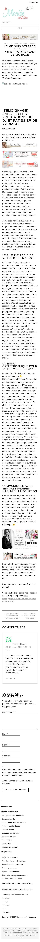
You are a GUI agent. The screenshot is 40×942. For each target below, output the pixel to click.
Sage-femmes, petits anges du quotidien (28, 616)
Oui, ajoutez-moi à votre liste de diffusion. (17, 782)
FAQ (13, 931)
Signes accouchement (10, 871)
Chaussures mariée (9, 847)
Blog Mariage (6, 806)
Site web (6, 756)
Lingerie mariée (8, 829)
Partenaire (32, 931)
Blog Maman (6, 852)
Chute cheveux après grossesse (15, 875)
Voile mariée (7, 840)
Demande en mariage (10, 833)
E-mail (5, 745)
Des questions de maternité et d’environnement (12, 616)
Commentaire (9, 712)
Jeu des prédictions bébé (12, 878)
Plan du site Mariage (9, 811)
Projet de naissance (10, 857)
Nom (5, 734)
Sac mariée (6, 844)
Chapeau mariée (8, 819)
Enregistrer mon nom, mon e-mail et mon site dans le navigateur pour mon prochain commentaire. (19, 772)
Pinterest (6, 905)
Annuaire (21, 931)
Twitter (5, 909)
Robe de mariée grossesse (12, 864)
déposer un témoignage (11, 826)
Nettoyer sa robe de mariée (13, 815)
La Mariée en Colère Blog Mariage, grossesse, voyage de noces (20, 13)
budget (5, 408)
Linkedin (5, 912)
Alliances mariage (9, 836)
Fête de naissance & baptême (14, 861)
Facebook (6, 898)
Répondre (10, 678)
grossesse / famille (21, 933)
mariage (7, 933)
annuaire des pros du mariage (14, 822)
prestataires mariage (11, 69)
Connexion (34, 2)
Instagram (6, 902)
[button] (20, 28)
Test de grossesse (9, 868)
